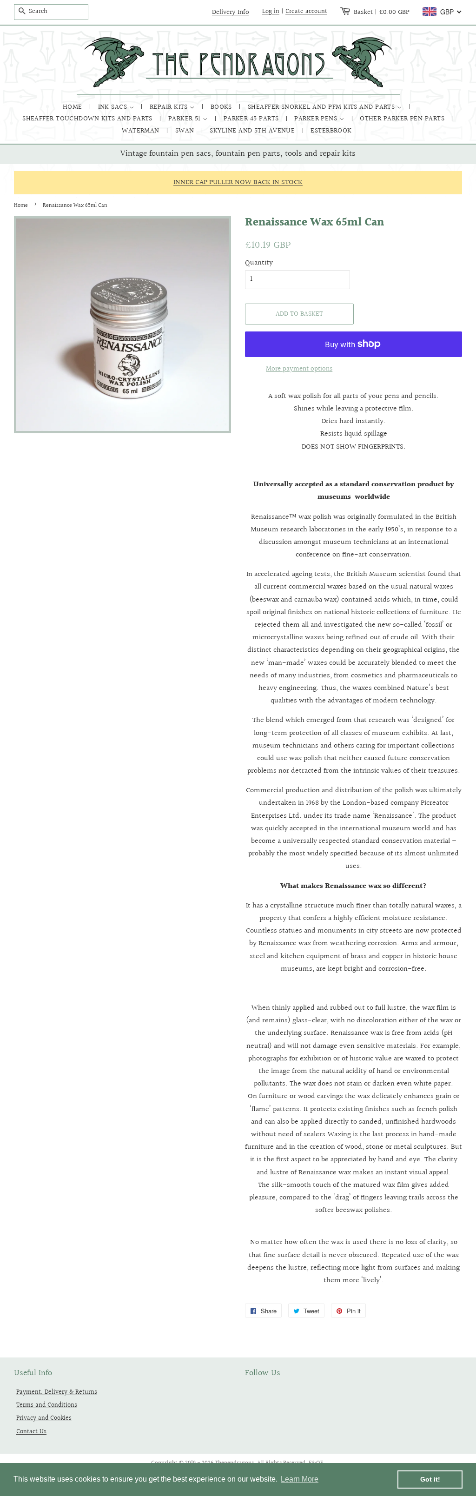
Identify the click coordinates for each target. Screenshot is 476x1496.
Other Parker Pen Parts (403, 118)
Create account (306, 12)
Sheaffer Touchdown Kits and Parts (88, 118)
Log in (270, 12)
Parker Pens (316, 118)
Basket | (382, 12)
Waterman (141, 131)
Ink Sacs (113, 107)
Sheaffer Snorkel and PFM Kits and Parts (322, 107)
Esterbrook (331, 131)
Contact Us (31, 1431)
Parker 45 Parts (252, 118)
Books (222, 107)
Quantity (259, 263)
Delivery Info (230, 12)
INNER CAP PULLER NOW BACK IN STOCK (238, 182)
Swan (185, 131)
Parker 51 (185, 118)
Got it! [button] (430, 1479)
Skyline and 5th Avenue (253, 131)
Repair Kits (170, 107)
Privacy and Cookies (44, 1418)
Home (73, 107)
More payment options (299, 369)
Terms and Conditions (46, 1405)
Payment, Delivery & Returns (56, 1392)
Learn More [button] (299, 1479)
